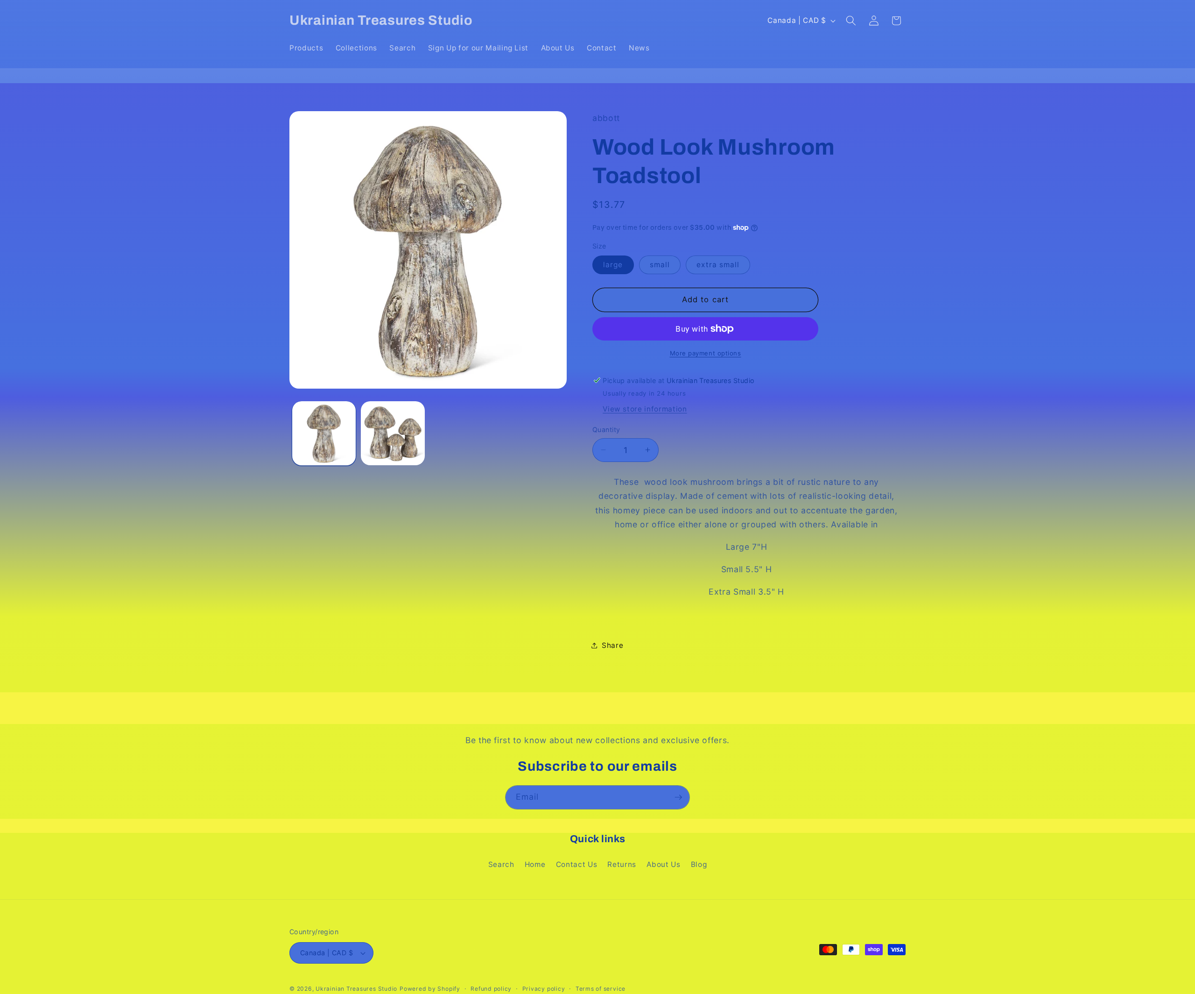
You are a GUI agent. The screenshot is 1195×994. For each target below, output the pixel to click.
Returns (621, 864)
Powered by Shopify (430, 988)
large (613, 264)
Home (535, 864)
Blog (699, 864)
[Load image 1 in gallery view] (324, 433)
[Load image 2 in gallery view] (393, 433)
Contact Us (577, 864)
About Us (663, 864)
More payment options (705, 352)
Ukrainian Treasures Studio (356, 988)
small (660, 264)
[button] (851, 20)
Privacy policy (543, 988)
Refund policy (491, 988)
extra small (717, 264)
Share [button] (612, 644)
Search (501, 864)
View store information (645, 409)
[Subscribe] (678, 797)
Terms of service (601, 988)
